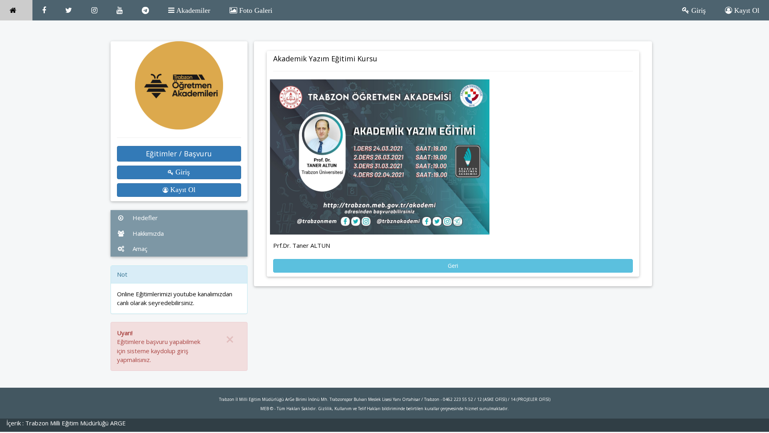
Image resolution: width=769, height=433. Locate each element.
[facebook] (44, 10)
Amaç (139, 249)
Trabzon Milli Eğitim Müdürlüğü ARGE (75, 423)
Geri (453, 265)
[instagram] (94, 10)
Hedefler (144, 218)
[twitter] (69, 10)
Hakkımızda (147, 233)
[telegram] (145, 10)
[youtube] (119, 10)
